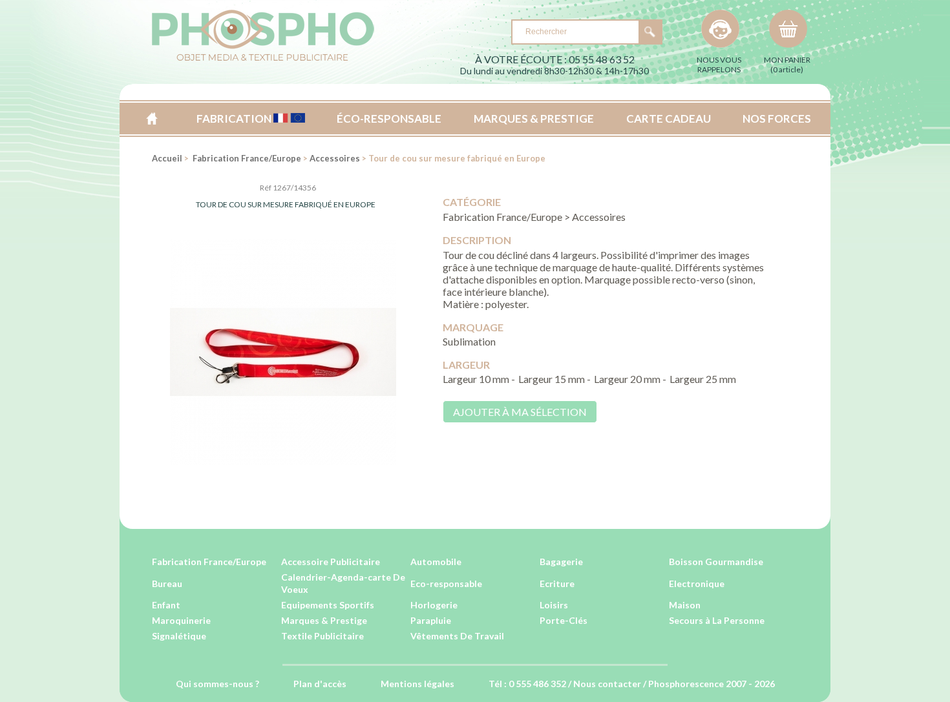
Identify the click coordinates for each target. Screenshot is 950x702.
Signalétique (179, 635)
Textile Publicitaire (322, 635)
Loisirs (554, 604)
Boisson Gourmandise (716, 561)
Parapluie (430, 620)
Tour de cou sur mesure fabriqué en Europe (285, 204)
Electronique (696, 583)
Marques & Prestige (324, 620)
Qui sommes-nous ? (217, 683)
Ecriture (557, 583)
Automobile (435, 561)
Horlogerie (434, 604)
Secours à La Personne (717, 620)
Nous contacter (607, 683)
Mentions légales (417, 683)
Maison (685, 604)
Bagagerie (561, 561)
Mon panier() (787, 64)
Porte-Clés (563, 620)
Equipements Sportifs (327, 604)
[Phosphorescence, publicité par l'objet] (263, 58)
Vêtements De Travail (457, 635)
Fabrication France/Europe (246, 158)
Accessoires (335, 158)
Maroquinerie (181, 620)
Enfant (166, 604)
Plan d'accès (319, 683)
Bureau (167, 583)
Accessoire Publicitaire (330, 561)
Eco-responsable (446, 583)
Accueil (151, 118)
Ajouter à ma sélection (520, 412)
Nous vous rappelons (719, 64)
